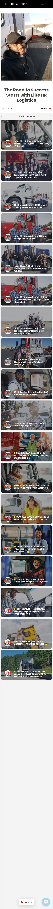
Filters (44, 108)
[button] (42, 4)
